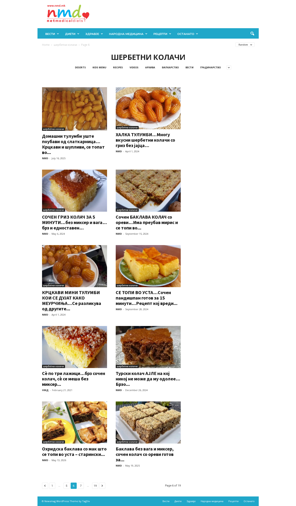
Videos (134, 67)
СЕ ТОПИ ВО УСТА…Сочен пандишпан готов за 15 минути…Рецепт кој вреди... (146, 297)
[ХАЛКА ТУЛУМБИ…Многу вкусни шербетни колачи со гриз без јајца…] (148, 108)
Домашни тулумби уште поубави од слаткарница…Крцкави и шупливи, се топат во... (73, 144)
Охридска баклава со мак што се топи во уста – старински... (74, 451)
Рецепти (160, 34)
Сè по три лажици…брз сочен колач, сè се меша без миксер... (73, 378)
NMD (45, 158)
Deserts (80, 67)
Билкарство (170, 67)
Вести (50, 34)
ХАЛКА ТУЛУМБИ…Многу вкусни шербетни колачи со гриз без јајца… (145, 139)
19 (95, 485)
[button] (252, 34)
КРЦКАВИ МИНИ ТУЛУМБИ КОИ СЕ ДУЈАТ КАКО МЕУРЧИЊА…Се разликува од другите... (71, 300)
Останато (185, 34)
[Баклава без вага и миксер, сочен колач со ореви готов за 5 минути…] (148, 422)
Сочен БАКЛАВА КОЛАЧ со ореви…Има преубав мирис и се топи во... (147, 222)
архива (150, 67)
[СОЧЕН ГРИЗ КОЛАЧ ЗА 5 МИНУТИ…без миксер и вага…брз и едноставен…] (74, 191)
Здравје (92, 34)
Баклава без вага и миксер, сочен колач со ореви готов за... (145, 454)
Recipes (118, 67)
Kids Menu (99, 67)
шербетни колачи (65, 45)
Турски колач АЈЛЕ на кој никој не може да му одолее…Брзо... (148, 378)
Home (46, 45)
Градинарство (210, 67)
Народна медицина (126, 34)
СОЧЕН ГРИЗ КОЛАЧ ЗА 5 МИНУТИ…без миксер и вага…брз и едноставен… (74, 222)
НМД (45, 390)
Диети (70, 34)
